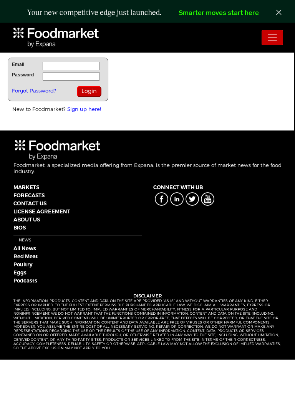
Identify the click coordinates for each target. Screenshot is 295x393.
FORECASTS (29, 195)
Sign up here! (84, 109)
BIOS (19, 228)
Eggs (20, 272)
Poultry (23, 264)
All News (24, 248)
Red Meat (25, 256)
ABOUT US (26, 219)
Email (18, 64)
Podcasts (25, 280)
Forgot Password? (34, 91)
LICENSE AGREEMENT (41, 211)
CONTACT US (29, 203)
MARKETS (26, 187)
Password (23, 75)
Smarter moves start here (219, 13)
